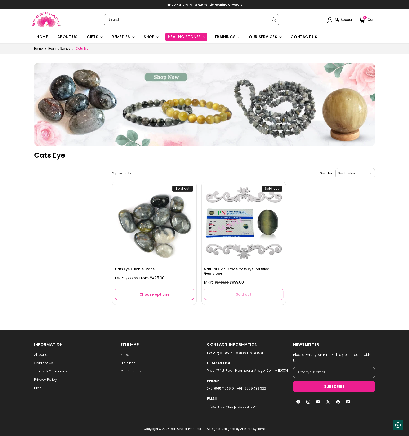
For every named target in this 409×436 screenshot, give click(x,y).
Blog (38, 388)
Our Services (263, 37)
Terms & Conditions (50, 371)
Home (38, 49)
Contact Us (43, 363)
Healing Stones (184, 37)
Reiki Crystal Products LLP (187, 429)
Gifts (92, 37)
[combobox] (191, 19)
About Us (41, 354)
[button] (367, 20)
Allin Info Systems (253, 429)
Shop (149, 37)
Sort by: (326, 173)
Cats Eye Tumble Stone (135, 269)
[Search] (274, 19)
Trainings (225, 37)
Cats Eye (82, 49)
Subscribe (334, 386)
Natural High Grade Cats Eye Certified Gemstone (236, 271)
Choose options (154, 294)
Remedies (121, 37)
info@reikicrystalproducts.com (232, 406)
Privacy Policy (45, 379)
